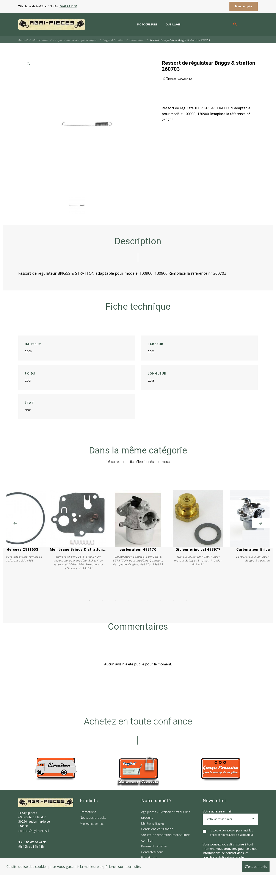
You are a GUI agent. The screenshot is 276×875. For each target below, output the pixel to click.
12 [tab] (160, 601)
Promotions (88, 812)
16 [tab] (186, 601)
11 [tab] (154, 601)
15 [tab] (180, 601)
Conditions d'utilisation (157, 829)
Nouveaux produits (93, 817)
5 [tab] (115, 601)
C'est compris (256, 866)
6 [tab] (122, 601)
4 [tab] (109, 601)
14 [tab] (173, 601)
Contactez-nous (152, 852)
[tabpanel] (138, 532)
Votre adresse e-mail (217, 811)
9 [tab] (141, 601)
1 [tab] (89, 601)
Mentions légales (153, 823)
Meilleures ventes (92, 823)
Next (261, 523)
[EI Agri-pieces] (51, 24)
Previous (15, 523)
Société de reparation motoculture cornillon (165, 838)
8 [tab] (135, 601)
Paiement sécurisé (154, 846)
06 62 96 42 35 (68, 6)
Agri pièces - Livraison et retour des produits (165, 815)
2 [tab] (96, 601)
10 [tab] (148, 601)
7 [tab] (128, 601)
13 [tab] (167, 601)
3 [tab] (102, 601)
